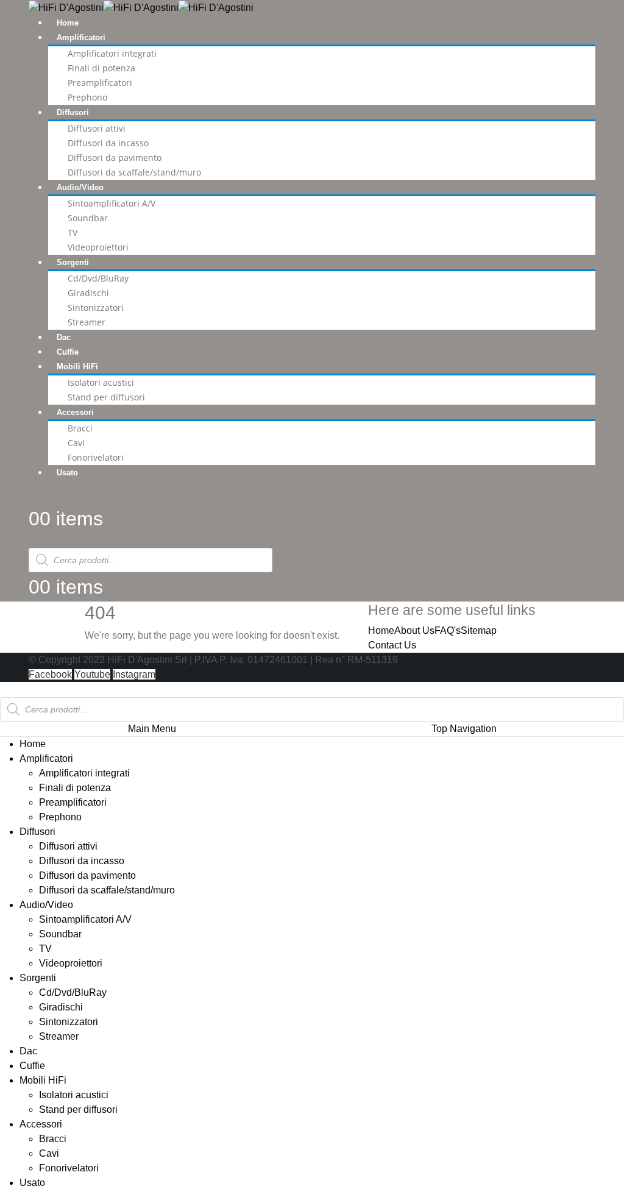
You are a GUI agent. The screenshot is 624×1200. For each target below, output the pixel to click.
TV (72, 232)
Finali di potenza (101, 68)
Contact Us (392, 645)
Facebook (50, 674)
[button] (7, 689)
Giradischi (88, 293)
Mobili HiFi (77, 366)
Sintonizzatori (96, 307)
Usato (67, 472)
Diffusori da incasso (108, 143)
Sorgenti (73, 262)
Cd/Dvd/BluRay (98, 278)
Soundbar (88, 218)
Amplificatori (81, 37)
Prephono (87, 97)
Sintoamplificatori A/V (111, 203)
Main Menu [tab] (152, 728)
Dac (64, 337)
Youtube (92, 674)
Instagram (134, 674)
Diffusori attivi (97, 128)
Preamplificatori (100, 82)
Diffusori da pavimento (114, 157)
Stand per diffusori (106, 397)
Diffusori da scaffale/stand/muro (134, 172)
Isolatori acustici (101, 382)
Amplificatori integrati (112, 53)
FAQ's (447, 630)
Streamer (86, 322)
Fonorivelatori (96, 457)
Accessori (75, 412)
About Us (414, 630)
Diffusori (73, 112)
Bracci (80, 428)
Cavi (76, 443)
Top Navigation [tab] (464, 728)
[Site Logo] (141, 7)
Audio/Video (80, 187)
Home (68, 22)
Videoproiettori (98, 247)
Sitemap (479, 630)
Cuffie (68, 352)
